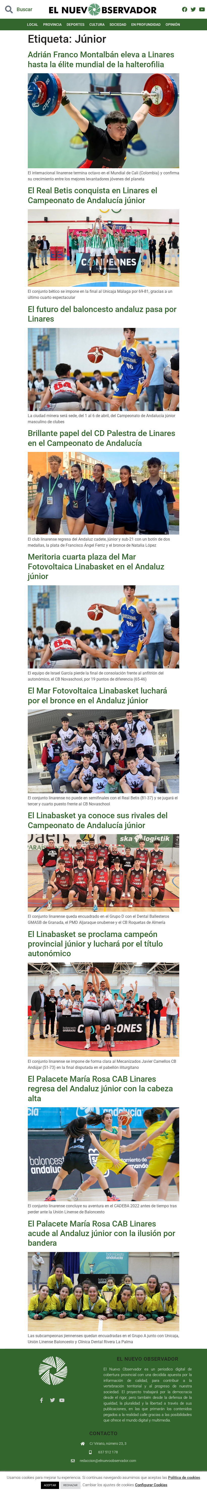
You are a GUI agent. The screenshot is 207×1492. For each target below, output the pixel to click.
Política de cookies (184, 1477)
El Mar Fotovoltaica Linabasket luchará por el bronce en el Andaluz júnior (97, 695)
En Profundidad (146, 24)
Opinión (173, 24)
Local (32, 24)
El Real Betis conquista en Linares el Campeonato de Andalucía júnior (92, 195)
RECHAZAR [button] (70, 1485)
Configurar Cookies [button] (151, 1485)
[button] (20, 9)
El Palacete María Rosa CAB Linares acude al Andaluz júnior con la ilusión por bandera (101, 1233)
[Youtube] (201, 9)
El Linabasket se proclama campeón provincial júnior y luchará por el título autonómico (95, 943)
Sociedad (118, 24)
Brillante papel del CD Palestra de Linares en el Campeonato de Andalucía (101, 438)
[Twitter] (193, 9)
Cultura (97, 24)
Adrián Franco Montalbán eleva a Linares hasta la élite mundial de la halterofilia (101, 59)
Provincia (52, 24)
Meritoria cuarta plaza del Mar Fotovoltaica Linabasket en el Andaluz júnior (96, 566)
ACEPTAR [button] (50, 1485)
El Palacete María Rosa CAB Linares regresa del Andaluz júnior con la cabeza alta (100, 1088)
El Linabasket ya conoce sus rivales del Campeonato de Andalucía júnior (98, 820)
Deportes (75, 24)
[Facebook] (184, 9)
